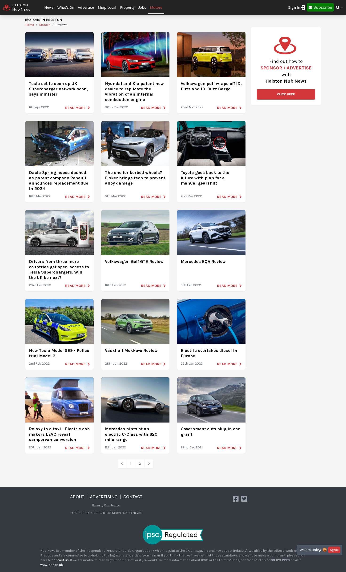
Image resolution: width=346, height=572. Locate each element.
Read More (75, 107)
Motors (156, 7)
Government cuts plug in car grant (210, 431)
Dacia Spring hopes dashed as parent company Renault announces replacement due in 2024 (58, 180)
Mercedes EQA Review (203, 261)
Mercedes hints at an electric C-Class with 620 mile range (131, 434)
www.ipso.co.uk (51, 565)
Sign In (294, 7)
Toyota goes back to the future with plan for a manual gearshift (205, 178)
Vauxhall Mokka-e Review (131, 350)
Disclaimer (112, 505)
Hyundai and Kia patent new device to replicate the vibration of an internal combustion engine (134, 91)
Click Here (286, 94)
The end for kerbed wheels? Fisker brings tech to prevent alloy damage (135, 178)
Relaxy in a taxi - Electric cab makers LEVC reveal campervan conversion (59, 434)
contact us (60, 560)
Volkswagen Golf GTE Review (134, 261)
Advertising (104, 496)
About (77, 496)
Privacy (97, 505)
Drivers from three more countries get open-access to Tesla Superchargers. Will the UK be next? (59, 269)
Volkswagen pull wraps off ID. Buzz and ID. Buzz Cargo (211, 86)
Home (29, 25)
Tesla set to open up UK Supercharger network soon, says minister (58, 89)
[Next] (149, 463)
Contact (132, 496)
